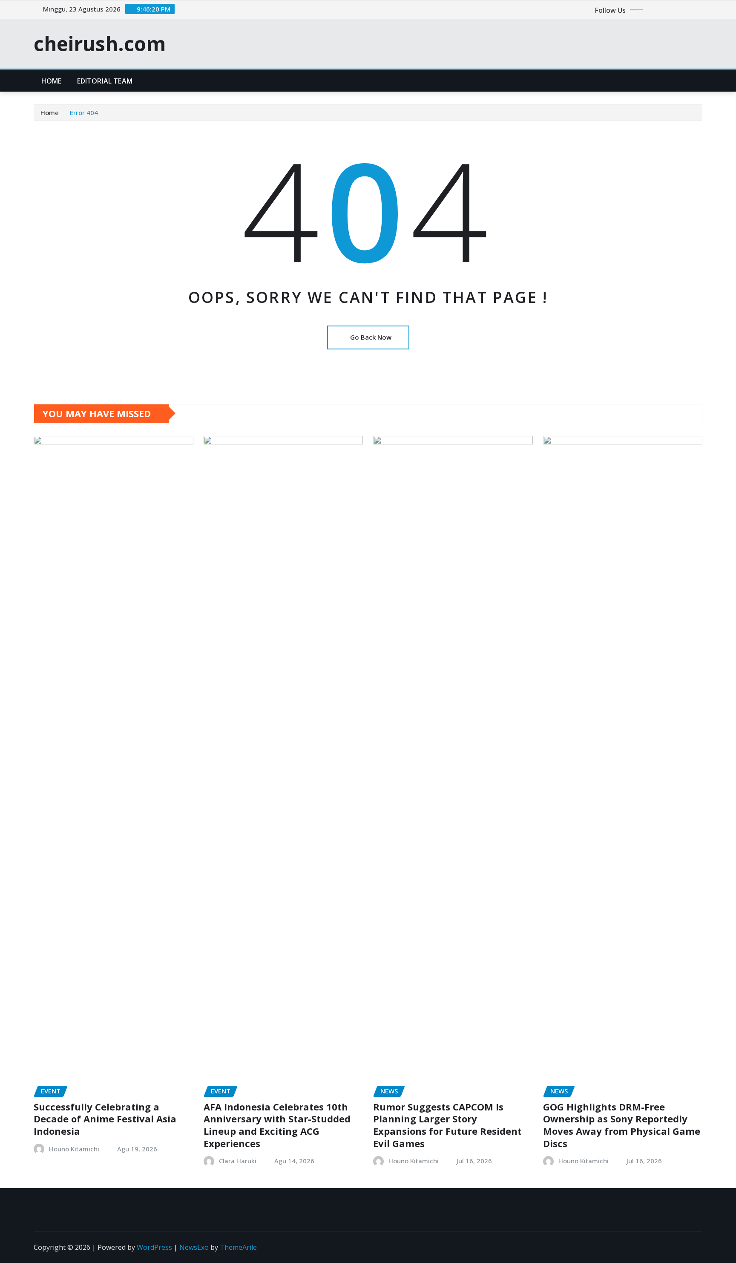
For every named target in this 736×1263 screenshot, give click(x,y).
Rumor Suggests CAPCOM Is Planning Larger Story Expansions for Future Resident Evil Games (447, 1125)
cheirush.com (100, 43)
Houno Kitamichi (74, 1149)
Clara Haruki (237, 1160)
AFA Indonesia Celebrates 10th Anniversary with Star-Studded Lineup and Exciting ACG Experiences (277, 1125)
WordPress (154, 1247)
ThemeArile (238, 1247)
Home (51, 81)
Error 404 (84, 112)
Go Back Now (370, 337)
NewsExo (194, 1247)
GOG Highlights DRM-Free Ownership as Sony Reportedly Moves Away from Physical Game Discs (621, 1125)
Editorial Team (104, 81)
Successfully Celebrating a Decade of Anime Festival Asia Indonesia (105, 1118)
